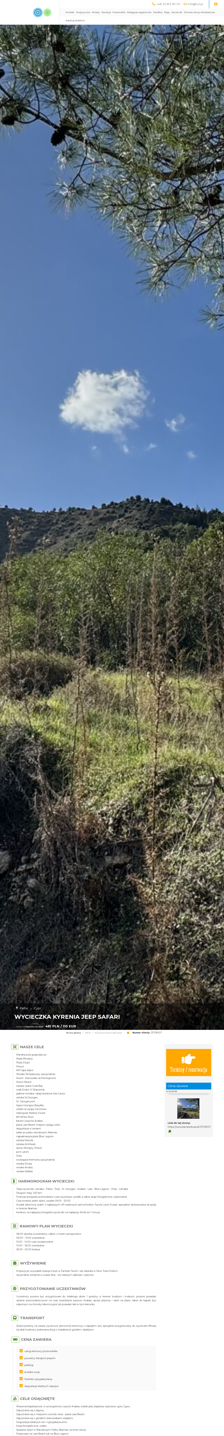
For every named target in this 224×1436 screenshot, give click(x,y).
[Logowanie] (216, 4)
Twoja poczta (83, 12)
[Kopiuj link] (170, 1131)
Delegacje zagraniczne (139, 12)
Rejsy (167, 12)
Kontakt (70, 12)
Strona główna (73, 1033)
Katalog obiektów (75, 20)
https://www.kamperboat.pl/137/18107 (189, 1126)
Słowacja (106, 12)
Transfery (158, 12)
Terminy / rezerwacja (188, 1069)
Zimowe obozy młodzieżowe (199, 12)
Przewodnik (118, 12)
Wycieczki (176, 12)
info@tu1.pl (195, 4)
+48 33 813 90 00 (168, 4)
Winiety (96, 12)
